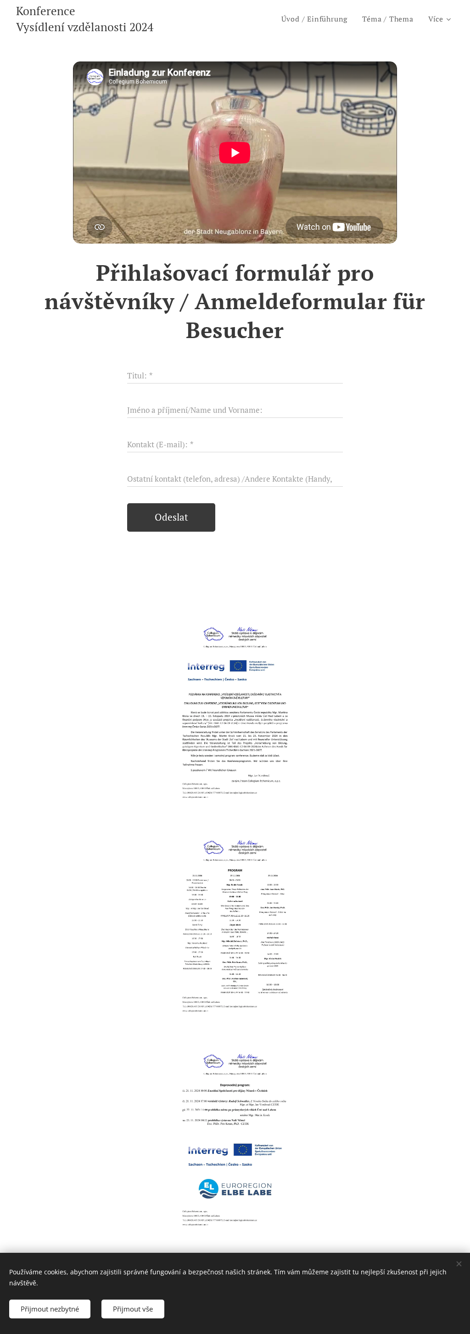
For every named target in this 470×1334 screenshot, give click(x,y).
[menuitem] (317, 18)
